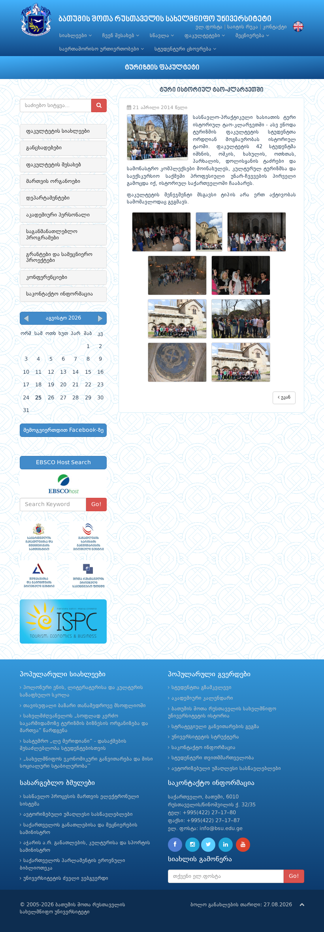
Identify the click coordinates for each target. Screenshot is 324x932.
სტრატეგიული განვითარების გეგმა (215, 726)
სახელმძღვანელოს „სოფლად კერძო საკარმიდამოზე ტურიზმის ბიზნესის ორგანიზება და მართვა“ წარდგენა (84, 723)
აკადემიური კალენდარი (202, 698)
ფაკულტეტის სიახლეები (58, 131)
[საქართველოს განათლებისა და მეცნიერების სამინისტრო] (38, 536)
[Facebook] (175, 845)
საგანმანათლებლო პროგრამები (51, 234)
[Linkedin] (226, 845)
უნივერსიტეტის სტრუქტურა (205, 737)
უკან (284, 397)
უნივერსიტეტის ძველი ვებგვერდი (65, 878)
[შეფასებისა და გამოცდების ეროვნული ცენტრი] (38, 575)
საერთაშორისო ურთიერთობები (100, 49)
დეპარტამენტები (48, 198)
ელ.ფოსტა (209, 27)
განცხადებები (44, 148)
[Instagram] (192, 845)
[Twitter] (208, 845)
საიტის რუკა (242, 27)
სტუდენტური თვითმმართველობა (212, 758)
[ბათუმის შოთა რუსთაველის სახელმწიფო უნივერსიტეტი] (36, 21)
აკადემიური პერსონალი (58, 215)
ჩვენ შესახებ (119, 35)
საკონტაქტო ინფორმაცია (59, 294)
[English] (296, 27)
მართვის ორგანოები (53, 181)
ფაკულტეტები (203, 35)
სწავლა (160, 35)
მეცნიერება (250, 35)
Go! (96, 504)
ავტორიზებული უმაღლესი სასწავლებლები (226, 768)
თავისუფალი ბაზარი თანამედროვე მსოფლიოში (84, 705)
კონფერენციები (46, 277)
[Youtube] (243, 845)
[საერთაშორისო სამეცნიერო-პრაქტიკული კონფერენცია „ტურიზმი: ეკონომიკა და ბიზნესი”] (63, 621)
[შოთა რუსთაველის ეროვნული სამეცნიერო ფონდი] (88, 575)
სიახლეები (74, 35)
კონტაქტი (275, 27)
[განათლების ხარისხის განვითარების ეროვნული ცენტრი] (88, 536)
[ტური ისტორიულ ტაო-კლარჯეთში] (164, 231)
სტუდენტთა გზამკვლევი (201, 687)
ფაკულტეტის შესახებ (53, 165)
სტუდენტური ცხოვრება (183, 49)
